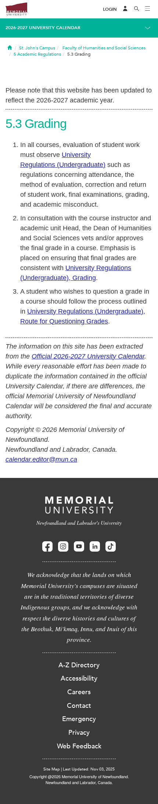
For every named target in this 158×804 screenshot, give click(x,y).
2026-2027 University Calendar (43, 27)
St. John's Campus (37, 47)
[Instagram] (63, 546)
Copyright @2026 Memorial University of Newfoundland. (79, 776)
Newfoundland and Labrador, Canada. (79, 782)
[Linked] (95, 546)
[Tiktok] (110, 546)
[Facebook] (47, 546)
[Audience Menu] (125, 9)
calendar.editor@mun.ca (41, 459)
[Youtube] (79, 546)
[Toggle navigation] (147, 9)
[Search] (136, 9)
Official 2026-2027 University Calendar (88, 356)
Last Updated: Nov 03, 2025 (89, 769)
